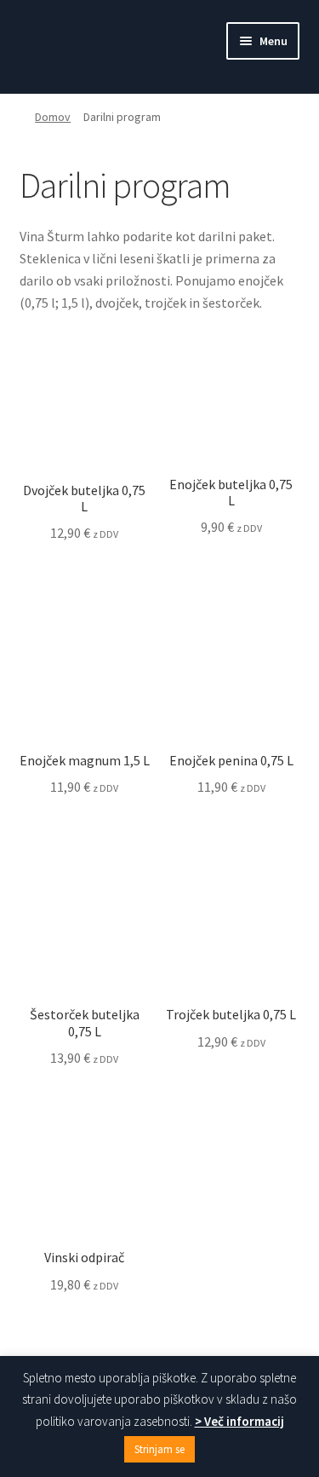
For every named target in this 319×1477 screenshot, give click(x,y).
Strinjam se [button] (159, 1449)
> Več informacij (239, 1421)
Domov (53, 116)
